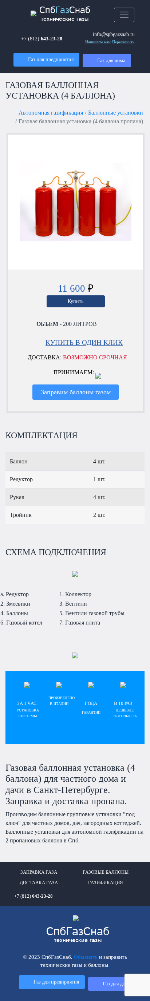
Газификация (105, 882)
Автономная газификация (51, 112)
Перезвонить (123, 42)
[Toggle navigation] (124, 15)
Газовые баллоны (106, 872)
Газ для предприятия (51, 59)
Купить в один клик (84, 342)
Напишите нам (98, 42)
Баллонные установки (115, 112)
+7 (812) (41, 38)
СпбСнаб (64, 14)
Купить (75, 301)
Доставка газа (39, 882)
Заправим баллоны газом (76, 392)
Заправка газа (38, 872)
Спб (78, 935)
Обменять (86, 957)
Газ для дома (111, 60)
